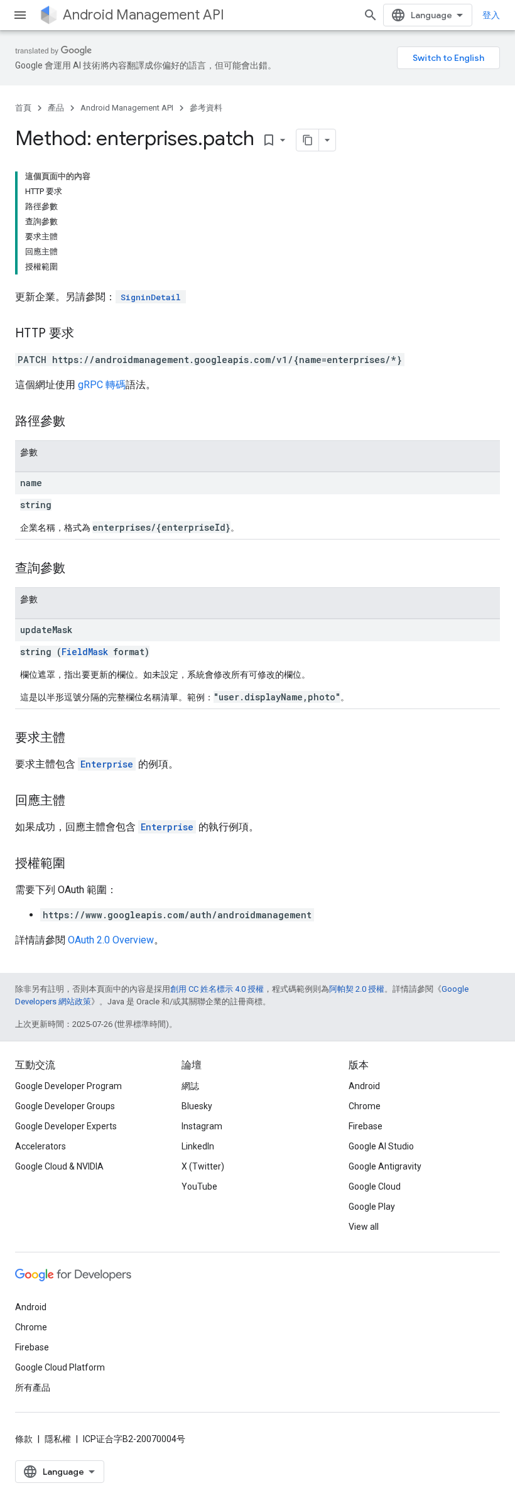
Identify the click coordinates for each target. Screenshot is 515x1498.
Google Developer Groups (65, 1106)
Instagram (202, 1126)
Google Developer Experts (66, 1126)
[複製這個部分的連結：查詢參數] (77, 569)
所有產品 (32, 1387)
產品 (56, 107)
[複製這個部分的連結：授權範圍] (77, 864)
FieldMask (85, 652)
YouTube (199, 1186)
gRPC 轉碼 (102, 385)
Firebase (365, 1126)
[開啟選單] (20, 15)
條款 (24, 1439)
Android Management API (143, 14)
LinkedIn (198, 1146)
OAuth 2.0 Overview (111, 940)
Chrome (365, 1106)
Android (364, 1086)
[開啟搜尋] (370, 15)
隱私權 (58, 1439)
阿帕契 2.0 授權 (356, 989)
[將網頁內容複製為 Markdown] (307, 140)
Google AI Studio (381, 1146)
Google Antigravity (385, 1166)
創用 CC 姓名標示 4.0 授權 (217, 989)
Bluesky (197, 1106)
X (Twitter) (203, 1166)
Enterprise (106, 764)
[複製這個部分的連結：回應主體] (77, 801)
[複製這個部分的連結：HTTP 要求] (86, 334)
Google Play (372, 1207)
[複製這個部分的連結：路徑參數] (77, 422)
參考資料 (206, 107)
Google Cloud (375, 1186)
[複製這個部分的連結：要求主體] (77, 738)
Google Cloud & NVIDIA (59, 1166)
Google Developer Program (68, 1086)
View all (364, 1227)
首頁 (23, 107)
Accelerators (40, 1146)
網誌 (190, 1086)
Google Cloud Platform (60, 1367)
